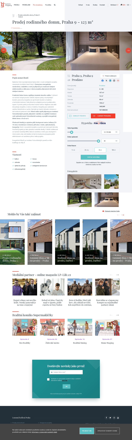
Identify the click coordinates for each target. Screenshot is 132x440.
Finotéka (48, 5)
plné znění (65, 380)
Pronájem (26, 5)
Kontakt (102, 5)
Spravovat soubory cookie (107, 431)
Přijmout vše (87, 431)
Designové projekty (46, 423)
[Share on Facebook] (102, 80)
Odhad (80, 5)
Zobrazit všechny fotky (112, 211)
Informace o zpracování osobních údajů (44, 432)
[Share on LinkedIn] (110, 80)
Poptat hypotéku (94, 157)
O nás (88, 5)
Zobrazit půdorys (79, 116)
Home (14, 15)
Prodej (17, 5)
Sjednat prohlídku (104, 116)
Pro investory (37, 5)
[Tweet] (106, 80)
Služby (95, 5)
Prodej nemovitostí (18, 423)
